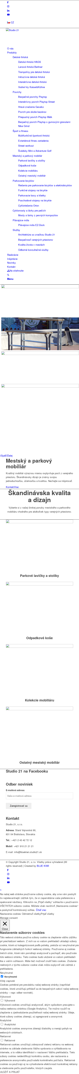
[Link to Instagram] (8, 6)
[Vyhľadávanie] (8, 274)
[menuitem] (40, 22)
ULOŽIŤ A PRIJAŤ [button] (10, 1072)
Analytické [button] (5, 1020)
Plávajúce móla (21, 220)
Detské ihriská (20, 57)
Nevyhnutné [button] (6, 972)
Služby (16, 230)
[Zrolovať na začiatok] (0, 890)
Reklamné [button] (5, 1036)
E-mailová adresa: (15, 790)
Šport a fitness (20, 131)
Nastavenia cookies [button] (10, 913)
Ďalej (9, 455)
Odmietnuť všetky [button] (31, 913)
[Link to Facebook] (7, 2)
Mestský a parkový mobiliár (27, 155)
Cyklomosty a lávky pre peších (29, 210)
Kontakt (10, 487)
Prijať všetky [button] (47, 913)
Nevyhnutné (10, 976)
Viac (16, 487)
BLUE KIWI (43, 866)
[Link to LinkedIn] (8, 10)
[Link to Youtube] (8, 14)
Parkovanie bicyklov (23, 180)
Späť (3, 455)
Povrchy (17, 92)
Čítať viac (41, 910)
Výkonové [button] (5, 996)
